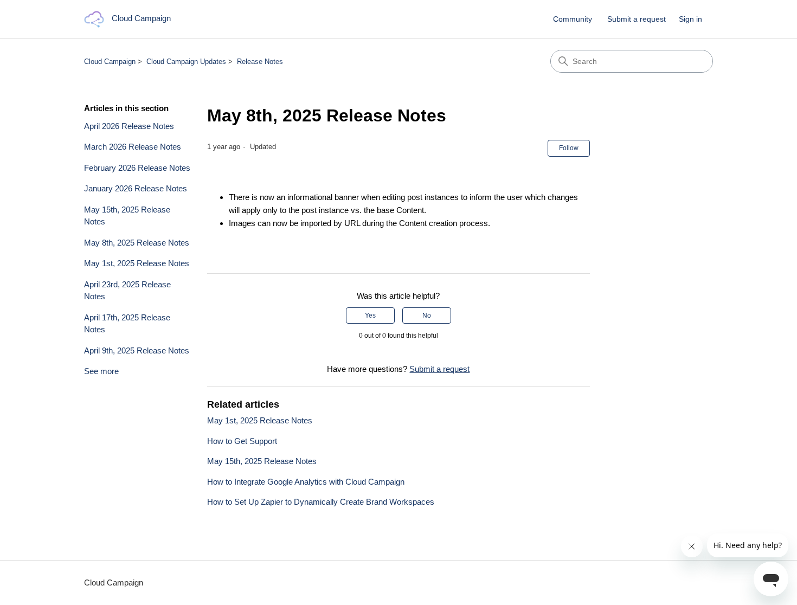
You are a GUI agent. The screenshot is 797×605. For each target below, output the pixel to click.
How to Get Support (242, 441)
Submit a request (636, 19)
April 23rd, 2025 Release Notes (127, 290)
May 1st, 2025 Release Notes (136, 263)
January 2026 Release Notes (135, 188)
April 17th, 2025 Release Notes (127, 323)
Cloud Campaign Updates (186, 61)
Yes (370, 315)
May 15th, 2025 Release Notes (127, 216)
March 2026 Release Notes (132, 146)
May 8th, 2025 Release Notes (136, 242)
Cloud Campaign (110, 61)
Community (572, 19)
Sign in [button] (690, 19)
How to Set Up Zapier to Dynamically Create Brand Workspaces (320, 501)
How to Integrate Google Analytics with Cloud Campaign (305, 481)
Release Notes (260, 61)
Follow (569, 148)
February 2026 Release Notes (137, 167)
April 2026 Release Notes (129, 126)
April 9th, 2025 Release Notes (136, 350)
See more (101, 371)
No (426, 315)
